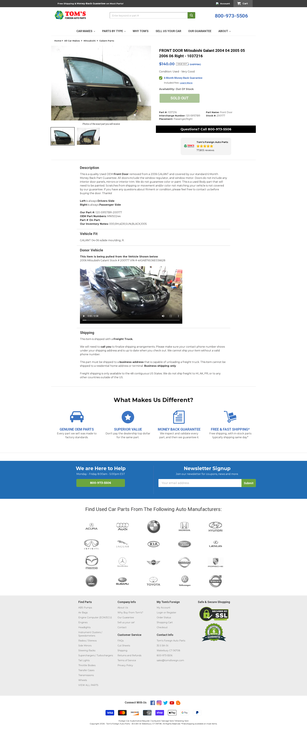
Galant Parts (106, 40)
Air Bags (83, 612)
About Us (123, 607)
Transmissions (86, 675)
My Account (163, 607)
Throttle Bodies (86, 665)
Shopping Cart (165, 622)
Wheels (82, 680)
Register (171, 612)
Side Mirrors (84, 645)
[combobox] (152, 15)
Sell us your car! (126, 622)
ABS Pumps (85, 607)
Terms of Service (127, 660)
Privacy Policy (125, 665)
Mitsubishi (90, 40)
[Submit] (191, 15)
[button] (206, 146)
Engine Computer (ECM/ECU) (95, 617)
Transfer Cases (86, 670)
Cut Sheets (124, 645)
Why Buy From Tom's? (130, 612)
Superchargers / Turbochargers (95, 655)
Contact (122, 627)
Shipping (122, 650)
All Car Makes (72, 40)
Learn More (186, 83)
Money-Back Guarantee (91, 3)
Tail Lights (84, 660)
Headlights (84, 627)
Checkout (162, 627)
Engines (82, 622)
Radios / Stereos (87, 640)
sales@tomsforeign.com (170, 660)
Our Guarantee (126, 617)
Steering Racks (86, 650)
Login (160, 612)
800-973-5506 (231, 16)
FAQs (121, 640)
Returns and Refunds (129, 655)
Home (57, 40)
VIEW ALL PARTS (88, 685)
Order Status (164, 617)
